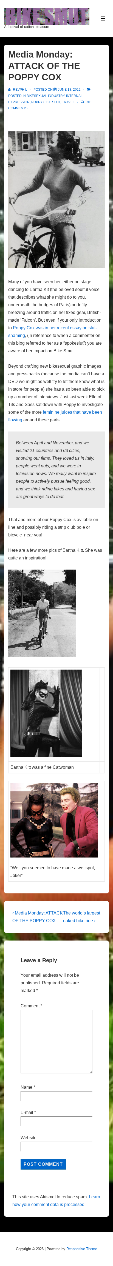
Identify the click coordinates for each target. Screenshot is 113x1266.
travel (68, 102)
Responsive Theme (81, 1249)
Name (26, 1087)
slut (56, 102)
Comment (31, 1006)
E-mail (27, 1112)
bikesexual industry (45, 96)
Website (28, 1137)
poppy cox (40, 102)
